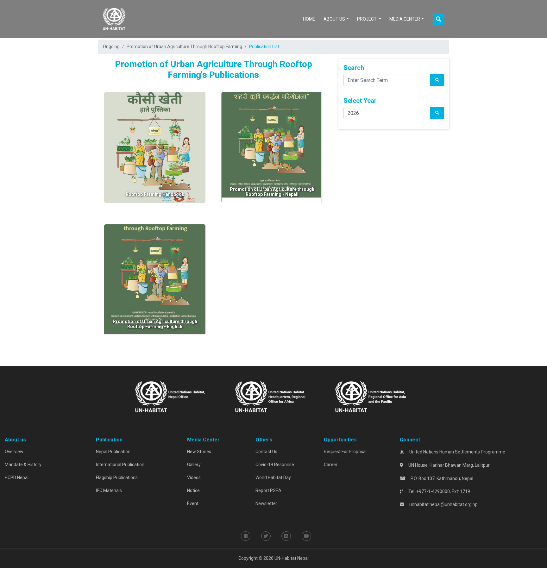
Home (310, 19)
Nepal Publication (113, 451)
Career (330, 464)
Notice (193, 490)
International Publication (120, 464)
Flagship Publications (117, 477)
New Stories (199, 451)
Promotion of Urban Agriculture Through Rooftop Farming (184, 46)
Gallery (194, 464)
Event (192, 503)
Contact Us (266, 451)
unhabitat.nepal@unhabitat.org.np (443, 504)
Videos (194, 477)
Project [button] (367, 19)
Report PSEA (268, 490)
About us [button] (334, 19)
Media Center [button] (404, 19)
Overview (14, 451)
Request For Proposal (345, 451)
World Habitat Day (273, 477)
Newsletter (266, 503)
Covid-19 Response (274, 464)
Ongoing (111, 46)
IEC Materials (109, 490)
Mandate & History (23, 464)
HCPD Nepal (16, 477)
